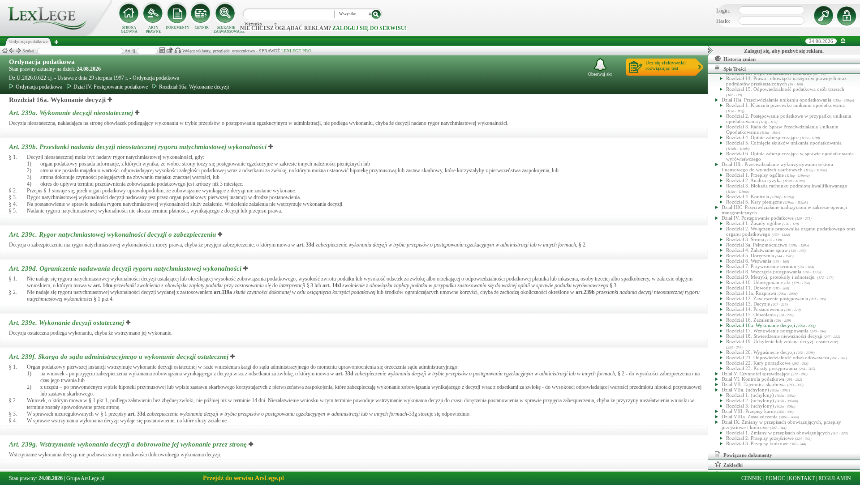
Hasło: (723, 21)
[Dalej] (18, 50)
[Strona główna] (56, 34)
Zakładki (733, 465)
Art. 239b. (138, 146)
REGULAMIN (834, 478)
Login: (723, 11)
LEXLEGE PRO (296, 50)
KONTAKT (802, 478)
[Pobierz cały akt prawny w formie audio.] (177, 50)
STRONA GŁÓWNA (129, 30)
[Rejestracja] (848, 16)
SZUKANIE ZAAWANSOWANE (226, 30)
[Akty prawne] (153, 13)
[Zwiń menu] (843, 41)
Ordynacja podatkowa (42, 61)
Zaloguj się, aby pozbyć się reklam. (784, 51)
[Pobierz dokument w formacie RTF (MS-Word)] (162, 50)
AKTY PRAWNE (153, 30)
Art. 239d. (125, 268)
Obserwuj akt (600, 74)
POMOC (775, 478)
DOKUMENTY (177, 28)
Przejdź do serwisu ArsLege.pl (243, 478)
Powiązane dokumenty (747, 455)
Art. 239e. (66, 322)
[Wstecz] (11, 50)
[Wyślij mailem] (169, 50)
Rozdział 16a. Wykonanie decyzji (194, 87)
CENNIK (202, 28)
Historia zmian (739, 59)
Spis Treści (734, 69)
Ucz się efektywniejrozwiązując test (665, 65)
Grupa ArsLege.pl (85, 478)
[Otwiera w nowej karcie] (110, 99)
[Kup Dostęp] (201, 13)
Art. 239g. (128, 444)
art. (305, 245)
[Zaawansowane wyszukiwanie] (226, 13)
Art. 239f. (118, 356)
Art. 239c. (112, 234)
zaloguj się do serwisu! (369, 28)
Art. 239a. (72, 112)
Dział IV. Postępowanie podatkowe (110, 87)
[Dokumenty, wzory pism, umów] (177, 13)
